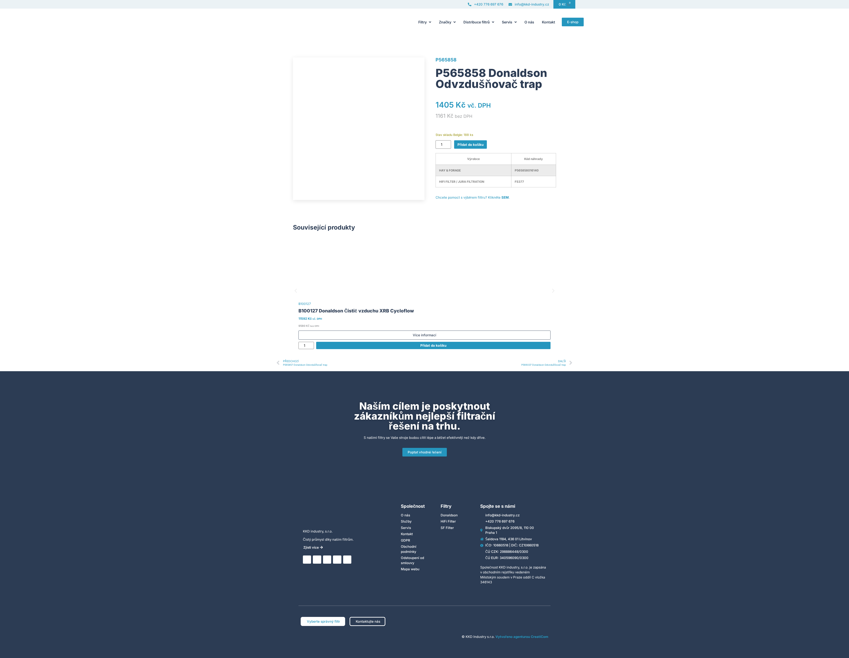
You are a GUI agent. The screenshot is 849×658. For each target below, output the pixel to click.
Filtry (422, 22)
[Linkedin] (307, 559)
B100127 (304, 304)
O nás (529, 22)
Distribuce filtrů (476, 22)
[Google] (317, 559)
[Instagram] (327, 559)
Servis (507, 22)
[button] (295, 290)
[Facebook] (337, 559)
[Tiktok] (347, 559)
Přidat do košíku (470, 145)
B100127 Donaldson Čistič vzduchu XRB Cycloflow (356, 311)
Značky (445, 22)
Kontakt (548, 22)
